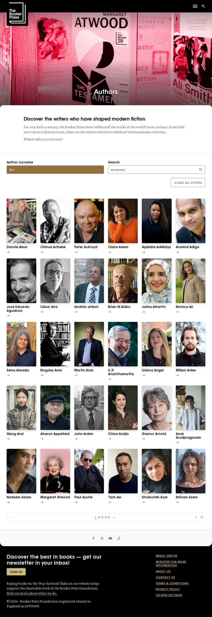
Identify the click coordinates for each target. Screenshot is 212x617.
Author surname (20, 162)
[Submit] (200, 169)
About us (163, 571)
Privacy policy (168, 589)
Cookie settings (169, 595)
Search (114, 162)
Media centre (166, 556)
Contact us (165, 577)
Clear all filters (188, 183)
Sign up (16, 572)
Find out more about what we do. (32, 593)
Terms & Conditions (172, 583)
